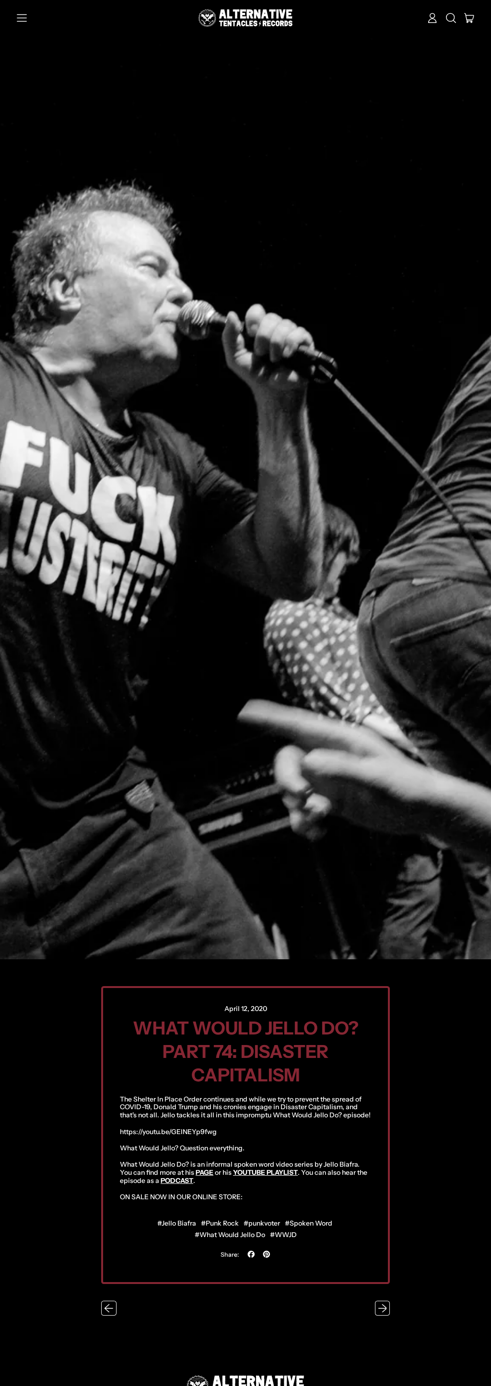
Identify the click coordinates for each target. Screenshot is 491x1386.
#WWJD (283, 1234)
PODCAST (177, 1180)
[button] (451, 18)
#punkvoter (262, 1223)
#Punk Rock (220, 1223)
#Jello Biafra (176, 1223)
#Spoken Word (308, 1223)
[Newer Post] (382, 1308)
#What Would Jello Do (230, 1234)
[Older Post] (109, 1308)
